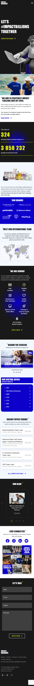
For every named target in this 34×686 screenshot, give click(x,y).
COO (7, 397)
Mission (3, 657)
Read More (17, 513)
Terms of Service (6, 659)
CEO (7, 388)
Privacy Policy (22, 657)
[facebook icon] (2, 675)
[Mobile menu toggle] (32, 3)
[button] (14, 372)
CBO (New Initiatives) (13, 391)
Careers (8, 657)
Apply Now (16, 330)
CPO (7, 407)
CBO (7, 404)
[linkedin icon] (7, 675)
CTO (7, 400)
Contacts (14, 657)
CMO (7, 394)
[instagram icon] (11, 675)
